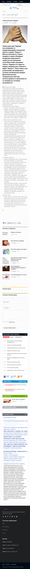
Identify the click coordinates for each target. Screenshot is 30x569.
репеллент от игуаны (9, 473)
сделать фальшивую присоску (11, 494)
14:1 (13, 234)
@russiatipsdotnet (9, 384)
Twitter (5, 516)
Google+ (10, 516)
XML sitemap (5, 526)
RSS (3, 516)
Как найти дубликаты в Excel (18, 274)
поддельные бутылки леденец (15, 485)
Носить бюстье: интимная (18, 399)
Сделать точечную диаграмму (14, 345)
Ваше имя (6, 302)
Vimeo (12, 516)
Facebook (7, 516)
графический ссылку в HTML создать (15, 370)
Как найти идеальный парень (19, 249)
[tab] (6, 337)
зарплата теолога (19, 473)
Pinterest (16, 516)
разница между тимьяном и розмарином (14, 478)
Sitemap (15, 1)
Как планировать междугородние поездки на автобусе (18, 268)
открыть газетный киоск (9, 475)
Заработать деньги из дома (13, 350)
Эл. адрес (6, 307)
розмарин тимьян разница (16, 472)
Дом (3, 1)
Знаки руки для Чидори (12, 14)
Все (25, 334)
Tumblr (14, 516)
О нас (3, 533)
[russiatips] (15, 8)
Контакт (21, 1)
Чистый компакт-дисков (12, 367)
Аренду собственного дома (13, 362)
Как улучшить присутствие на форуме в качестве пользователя (19, 259)
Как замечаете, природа (17, 240)
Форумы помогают (16, 232)
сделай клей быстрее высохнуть (12, 465)
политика (9, 1)
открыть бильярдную (16, 488)
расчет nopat (19, 477)
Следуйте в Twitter (22, 381)
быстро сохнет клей (21, 493)
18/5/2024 (14, 243)
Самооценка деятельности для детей (16, 348)
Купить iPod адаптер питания (14, 364)
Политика (4, 530)
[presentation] (6, 337)
